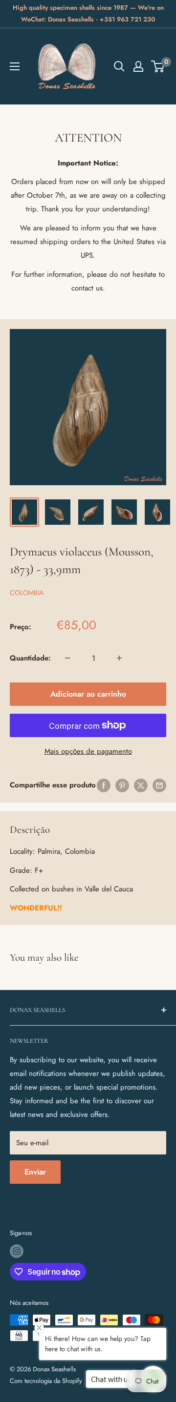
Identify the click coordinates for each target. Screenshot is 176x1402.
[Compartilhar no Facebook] (103, 785)
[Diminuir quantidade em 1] (67, 658)
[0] (158, 66)
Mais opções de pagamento (88, 751)
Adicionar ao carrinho (88, 694)
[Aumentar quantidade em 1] (119, 658)
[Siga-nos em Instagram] (16, 1251)
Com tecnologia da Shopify (46, 1380)
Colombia (27, 593)
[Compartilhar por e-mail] (159, 785)
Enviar (35, 1171)
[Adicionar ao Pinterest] (122, 785)
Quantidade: (30, 658)
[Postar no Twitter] (141, 785)
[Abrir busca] (119, 66)
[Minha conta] (138, 66)
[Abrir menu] (15, 66)
